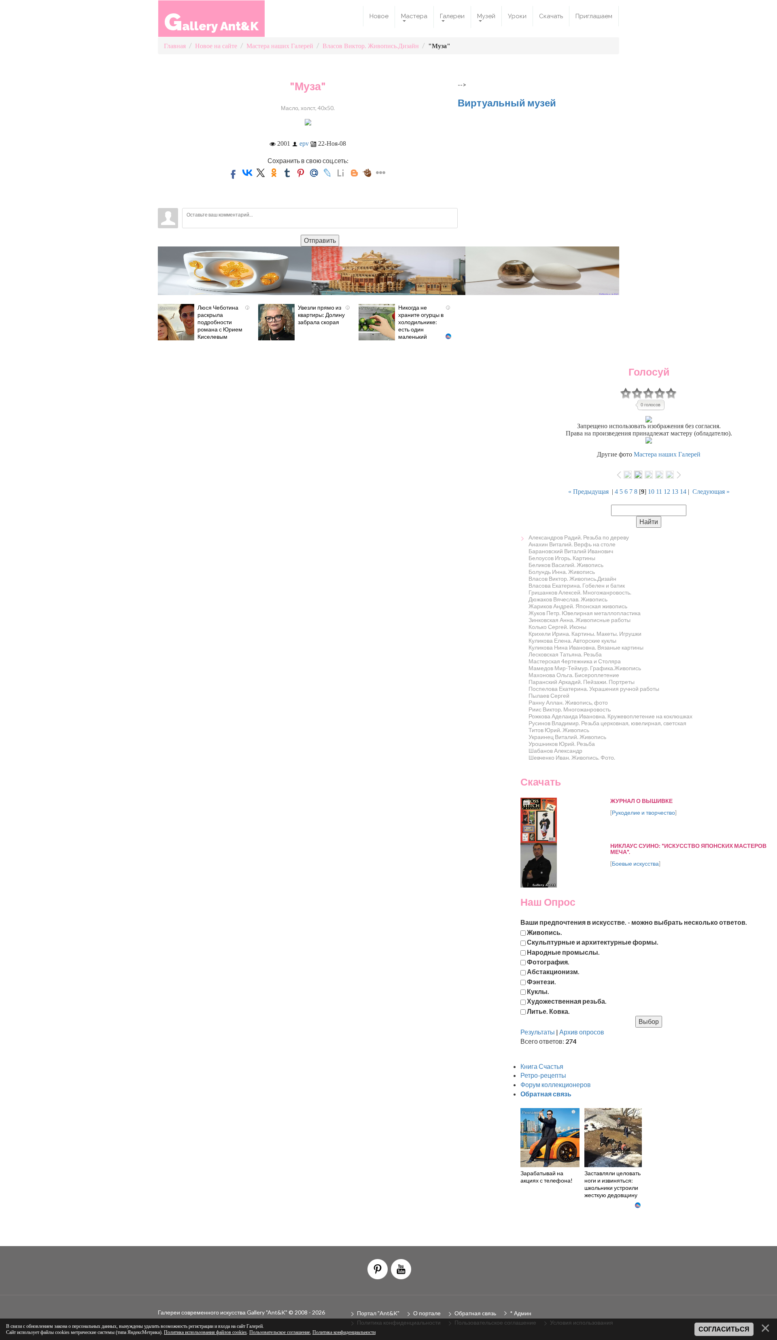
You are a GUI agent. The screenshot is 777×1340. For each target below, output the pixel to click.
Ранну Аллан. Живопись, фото (568, 702)
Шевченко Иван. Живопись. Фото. (572, 757)
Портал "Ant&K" (378, 1313)
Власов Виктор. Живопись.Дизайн (572, 578)
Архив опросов (581, 1032)
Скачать (551, 16)
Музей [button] (486, 16)
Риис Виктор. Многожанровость (570, 709)
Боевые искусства (635, 863)
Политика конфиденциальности (344, 1332)
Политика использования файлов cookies (205, 1332)
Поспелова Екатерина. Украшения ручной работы (594, 688)
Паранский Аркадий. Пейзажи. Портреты (582, 681)
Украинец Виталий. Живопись (567, 736)
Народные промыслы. (563, 952)
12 (667, 491)
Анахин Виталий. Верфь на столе (572, 544)
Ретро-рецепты (543, 1075)
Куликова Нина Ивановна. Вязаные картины (586, 647)
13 (675, 491)
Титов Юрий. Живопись (559, 729)
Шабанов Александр (555, 750)
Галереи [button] (452, 16)
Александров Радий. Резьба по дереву (579, 537)
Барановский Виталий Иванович (571, 551)
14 (683, 491)
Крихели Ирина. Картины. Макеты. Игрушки (585, 633)
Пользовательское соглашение (279, 1332)
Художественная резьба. (567, 1001)
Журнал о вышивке (641, 800)
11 (659, 491)
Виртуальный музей (507, 102)
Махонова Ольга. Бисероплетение (574, 674)
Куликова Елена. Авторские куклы (572, 640)
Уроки (517, 16)
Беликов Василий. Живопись (566, 564)
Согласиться (723, 1329)
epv (304, 143)
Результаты (537, 1032)
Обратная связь (475, 1313)
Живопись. (544, 932)
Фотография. (548, 961)
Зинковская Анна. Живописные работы (580, 619)
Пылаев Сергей (549, 695)
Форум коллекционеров (555, 1084)
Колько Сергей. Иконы (557, 626)
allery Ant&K (211, 21)
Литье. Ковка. (548, 1011)
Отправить (320, 240)
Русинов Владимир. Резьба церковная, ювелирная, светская (607, 723)
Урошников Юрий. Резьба (562, 743)
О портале (427, 1313)
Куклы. (538, 991)
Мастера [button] (414, 16)
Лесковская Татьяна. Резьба (565, 654)
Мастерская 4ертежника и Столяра (575, 661)
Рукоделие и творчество (643, 812)
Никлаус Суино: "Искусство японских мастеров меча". (688, 848)
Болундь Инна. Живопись (562, 571)
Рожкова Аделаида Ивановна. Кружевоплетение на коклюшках (610, 716)
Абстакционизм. (553, 971)
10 (651, 491)
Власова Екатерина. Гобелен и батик (577, 585)
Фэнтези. (541, 981)
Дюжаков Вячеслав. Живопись (568, 599)
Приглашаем (593, 16)
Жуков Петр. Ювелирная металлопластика (585, 612)
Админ (522, 1313)
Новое (378, 16)
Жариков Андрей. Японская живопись (578, 606)
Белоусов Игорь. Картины (562, 557)
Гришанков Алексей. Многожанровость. (580, 592)
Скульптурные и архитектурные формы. (592, 942)
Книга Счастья (541, 1066)
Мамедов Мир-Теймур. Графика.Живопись (585, 668)
